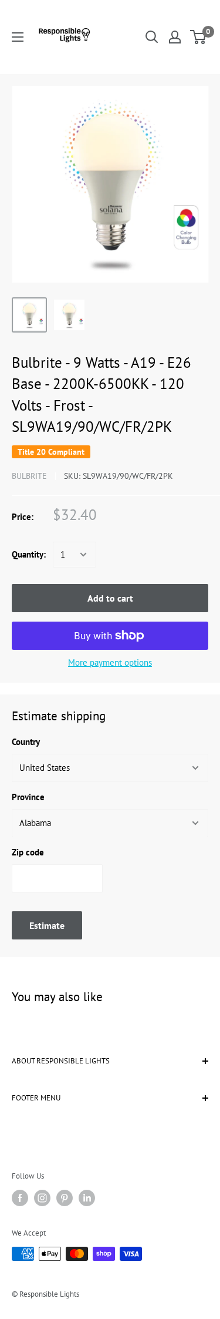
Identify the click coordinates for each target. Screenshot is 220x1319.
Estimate (47, 925)
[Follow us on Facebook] (20, 1198)
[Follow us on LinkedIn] (87, 1198)
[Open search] (151, 37)
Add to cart (110, 598)
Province (28, 797)
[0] (198, 37)
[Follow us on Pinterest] (64, 1198)
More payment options (110, 662)
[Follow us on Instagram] (42, 1198)
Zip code (28, 852)
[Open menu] (17, 37)
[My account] (175, 37)
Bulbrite (29, 476)
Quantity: (29, 554)
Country (26, 741)
